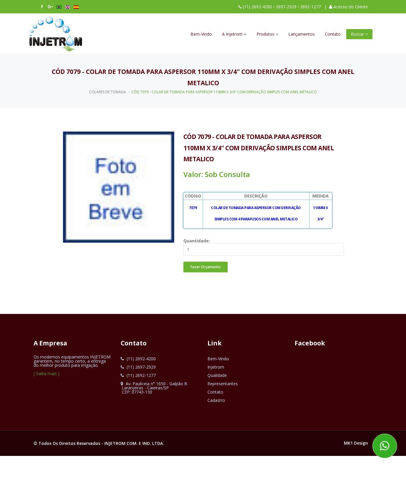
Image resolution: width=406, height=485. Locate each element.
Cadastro (216, 400)
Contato (333, 34)
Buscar (358, 34)
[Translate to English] (67, 6)
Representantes (222, 383)
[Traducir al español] (76, 6)
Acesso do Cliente (350, 7)
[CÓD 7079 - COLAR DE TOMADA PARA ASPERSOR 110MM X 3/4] (118, 186)
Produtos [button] (266, 34)
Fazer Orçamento (206, 266)
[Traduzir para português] (59, 6)
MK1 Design (356, 443)
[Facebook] (41, 6)
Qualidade (217, 375)
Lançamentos (301, 34)
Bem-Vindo (201, 34)
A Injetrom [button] (233, 34)
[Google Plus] (50, 6)
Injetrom (215, 367)
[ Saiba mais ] (46, 373)
